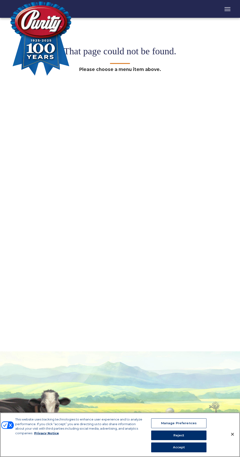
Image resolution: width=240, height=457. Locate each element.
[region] (120, 434)
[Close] (232, 434)
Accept (179, 447)
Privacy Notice (46, 433)
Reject (178, 435)
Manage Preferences (179, 423)
